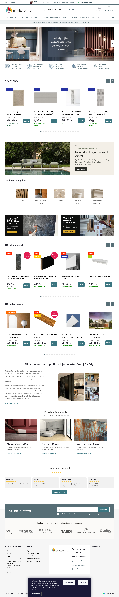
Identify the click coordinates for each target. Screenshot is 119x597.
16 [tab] (65, 131)
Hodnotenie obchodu (59, 468)
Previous (108, 81)
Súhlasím (83, 583)
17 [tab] (71, 354)
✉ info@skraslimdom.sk (69, 2)
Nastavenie (36, 594)
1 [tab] (40, 131)
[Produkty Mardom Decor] (35, 531)
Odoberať (103, 509)
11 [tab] (61, 354)
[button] (6, 43)
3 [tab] (43, 131)
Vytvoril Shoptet (110, 593)
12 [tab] (58, 131)
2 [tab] (41, 131)
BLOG (8, 556)
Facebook (77, 569)
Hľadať (72, 10)
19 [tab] (70, 131)
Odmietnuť (69, 583)
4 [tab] (45, 131)
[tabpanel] (18, 107)
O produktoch (11, 573)
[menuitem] (13, 17)
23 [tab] (77, 131)
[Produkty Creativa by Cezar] (94, 531)
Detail (26, 121)
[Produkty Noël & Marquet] (74, 531)
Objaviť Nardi (81, 169)
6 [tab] (48, 131)
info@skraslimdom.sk (81, 561)
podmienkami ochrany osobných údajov (88, 514)
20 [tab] (72, 131)
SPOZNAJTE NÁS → (11, 403)
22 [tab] (75, 131)
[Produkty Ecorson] (15, 531)
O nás (6, 2)
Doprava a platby (31, 551)
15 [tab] (63, 131)
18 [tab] (68, 131)
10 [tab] (55, 131)
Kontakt (13, 2)
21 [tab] (73, 131)
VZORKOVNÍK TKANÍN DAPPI (13, 566)
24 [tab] (78, 131)
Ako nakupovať (11, 570)
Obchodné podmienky (33, 556)
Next (112, 81)
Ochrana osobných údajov (34, 559)
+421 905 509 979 (80, 566)
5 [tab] (46, 131)
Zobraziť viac (59, 492)
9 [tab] (53, 131)
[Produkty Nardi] (55, 531)
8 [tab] (56, 354)
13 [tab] (60, 131)
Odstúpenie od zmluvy (33, 561)
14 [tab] (66, 354)
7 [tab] (50, 131)
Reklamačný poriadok (33, 553)
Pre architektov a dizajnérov (15, 559)
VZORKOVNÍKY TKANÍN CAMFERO (14, 562)
